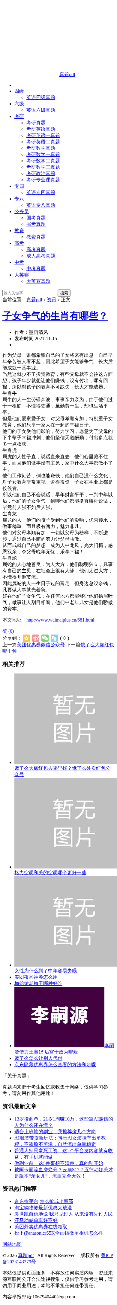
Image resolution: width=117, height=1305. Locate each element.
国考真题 (36, 217)
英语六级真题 (40, 110)
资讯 (51, 299)
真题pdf (34, 299)
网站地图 (12, 1244)
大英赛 (21, 274)
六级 (19, 103)
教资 (19, 230)
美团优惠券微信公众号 (41, 644)
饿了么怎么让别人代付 (38, 1058)
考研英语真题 (40, 129)
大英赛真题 (38, 281)
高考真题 (36, 249)
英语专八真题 (40, 205)
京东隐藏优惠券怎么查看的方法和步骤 (55, 1064)
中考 (19, 262)
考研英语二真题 (43, 141)
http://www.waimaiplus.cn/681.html (60, 619)
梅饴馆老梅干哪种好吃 (38, 983)
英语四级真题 (40, 97)
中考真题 (36, 268)
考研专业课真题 (43, 179)
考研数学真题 (40, 148)
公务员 (21, 211)
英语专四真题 (40, 192)
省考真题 (36, 224)
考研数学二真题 (43, 160)
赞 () (8, 631)
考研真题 (36, 122)
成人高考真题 (40, 255)
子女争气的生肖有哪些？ (55, 315)
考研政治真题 (40, 173)
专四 (19, 186)
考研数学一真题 (43, 154)
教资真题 (36, 236)
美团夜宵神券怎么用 (36, 977)
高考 (19, 243)
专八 (19, 198)
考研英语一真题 (43, 135)
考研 (19, 116)
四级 (19, 91)
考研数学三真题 (43, 167)
